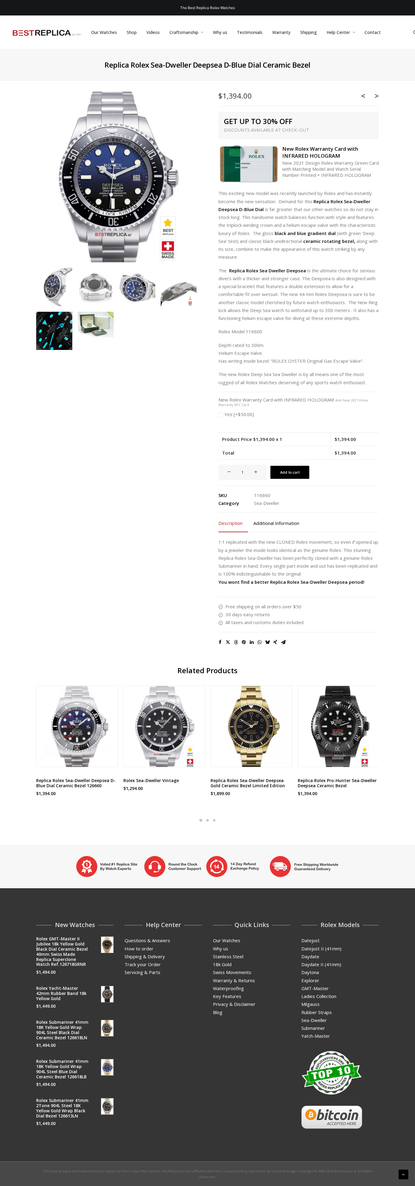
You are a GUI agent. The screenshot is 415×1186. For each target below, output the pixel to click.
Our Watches (104, 32)
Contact (373, 32)
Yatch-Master (315, 1036)
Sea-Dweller (267, 503)
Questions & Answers (147, 940)
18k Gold (222, 964)
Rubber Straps (316, 1012)
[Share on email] (283, 642)
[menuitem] (104, 32)
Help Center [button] (338, 32)
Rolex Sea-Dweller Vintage (151, 780)
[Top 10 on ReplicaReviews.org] (331, 1073)
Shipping (308, 32)
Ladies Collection (318, 996)
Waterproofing (228, 988)
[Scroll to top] (403, 1174)
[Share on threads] (235, 642)
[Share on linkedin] (251, 642)
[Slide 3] (214, 820)
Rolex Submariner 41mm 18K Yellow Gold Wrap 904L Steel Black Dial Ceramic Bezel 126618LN (62, 1029)
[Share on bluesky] (267, 642)
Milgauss (310, 1004)
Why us (220, 32)
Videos (153, 32)
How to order (139, 949)
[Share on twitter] (228, 642)
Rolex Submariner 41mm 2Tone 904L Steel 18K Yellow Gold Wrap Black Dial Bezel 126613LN (62, 1107)
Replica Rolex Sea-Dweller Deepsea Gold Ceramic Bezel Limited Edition (248, 783)
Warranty (281, 32)
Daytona (310, 972)
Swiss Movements (232, 972)
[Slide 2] (207, 820)
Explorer (310, 980)
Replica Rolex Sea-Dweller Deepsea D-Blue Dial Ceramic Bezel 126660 (75, 783)
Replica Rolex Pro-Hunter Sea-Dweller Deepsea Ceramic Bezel (337, 783)
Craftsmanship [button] (184, 32)
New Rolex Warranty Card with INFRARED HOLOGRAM (293, 402)
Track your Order (143, 964)
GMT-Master (315, 988)
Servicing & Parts (142, 972)
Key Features (227, 996)
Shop (132, 32)
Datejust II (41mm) (321, 949)
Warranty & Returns (234, 980)
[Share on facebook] (220, 642)
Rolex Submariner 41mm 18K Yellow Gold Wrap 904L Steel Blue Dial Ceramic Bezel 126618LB (62, 1068)
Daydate (310, 956)
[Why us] (207, 866)
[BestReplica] (47, 32)
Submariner (313, 1028)
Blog (217, 1012)
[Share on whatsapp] (259, 642)
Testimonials (249, 32)
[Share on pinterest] (243, 642)
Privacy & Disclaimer (234, 1004)
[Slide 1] (200, 820)
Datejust (310, 940)
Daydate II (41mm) (321, 964)
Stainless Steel (228, 956)
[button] (116, 177)
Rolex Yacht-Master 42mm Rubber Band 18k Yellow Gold (61, 993)
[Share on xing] (275, 642)
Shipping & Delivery (145, 956)
